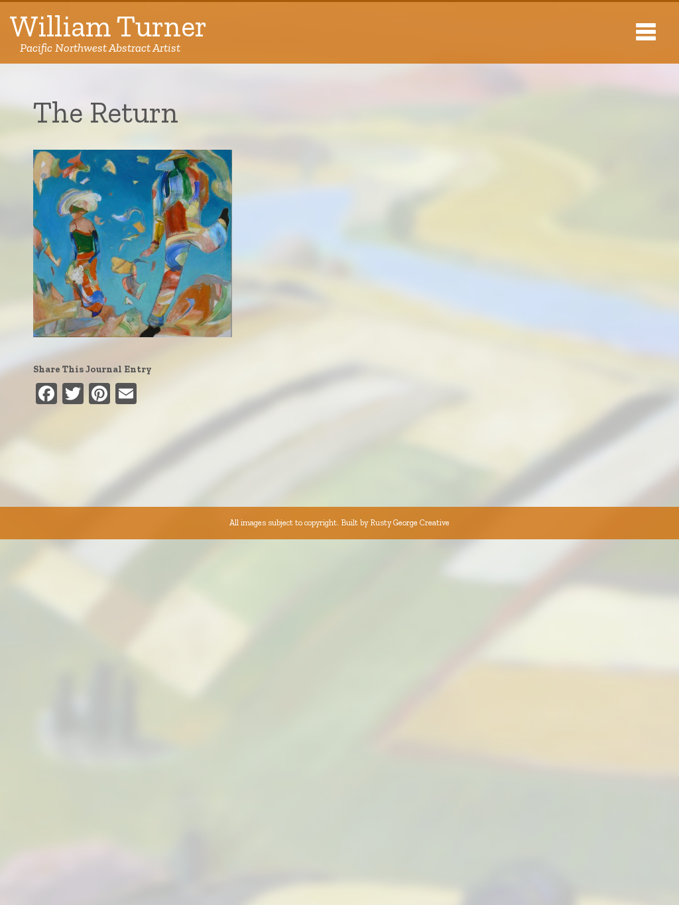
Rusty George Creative (410, 522)
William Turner (108, 33)
